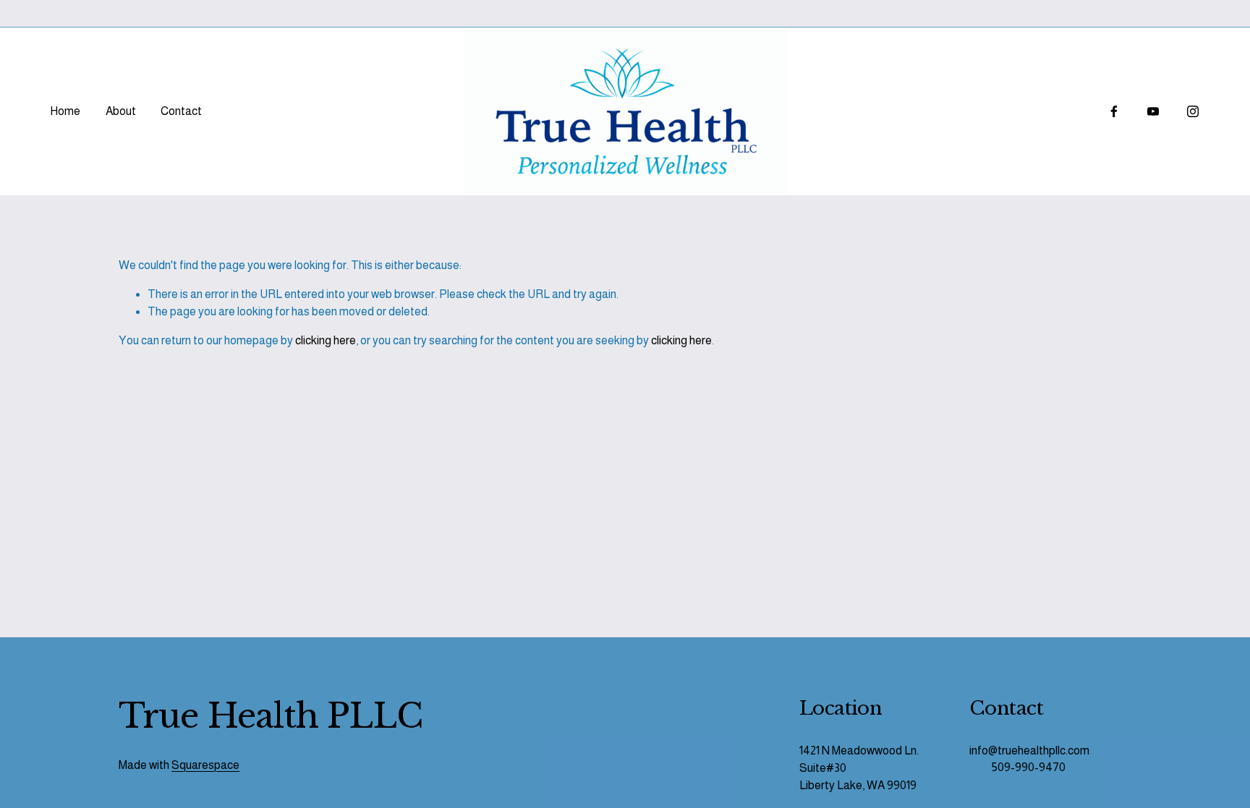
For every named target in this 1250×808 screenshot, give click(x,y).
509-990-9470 (1029, 767)
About (121, 111)
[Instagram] (1193, 111)
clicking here (325, 340)
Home (65, 111)
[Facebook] (1114, 111)
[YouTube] (1153, 111)
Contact (181, 111)
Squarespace (205, 765)
